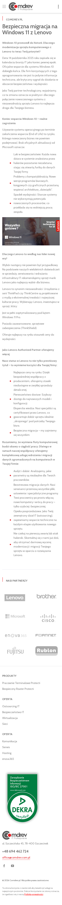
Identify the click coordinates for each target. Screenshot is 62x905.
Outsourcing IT (11, 706)
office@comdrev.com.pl (16, 857)
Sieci (5, 724)
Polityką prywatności (33, 894)
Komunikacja (9, 741)
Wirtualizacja (10, 718)
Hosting (6, 753)
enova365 (8, 759)
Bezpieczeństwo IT (13, 712)
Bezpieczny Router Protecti (18, 689)
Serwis (6, 747)
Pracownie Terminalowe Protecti (21, 683)
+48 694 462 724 (15, 851)
